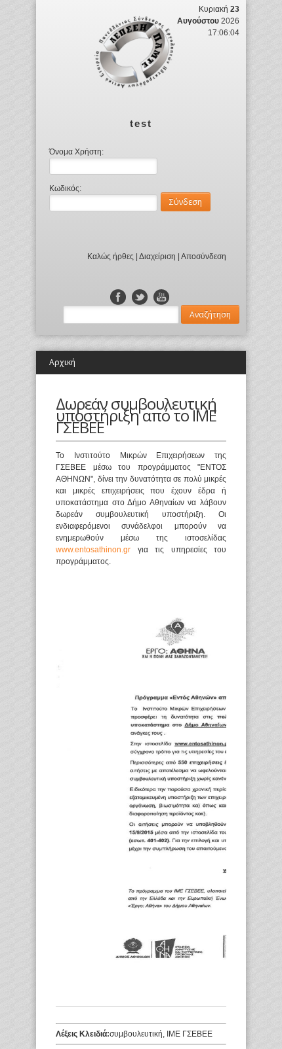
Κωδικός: (65, 188)
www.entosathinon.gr (93, 549)
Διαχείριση (157, 256)
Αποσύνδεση (203, 256)
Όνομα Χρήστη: (76, 151)
